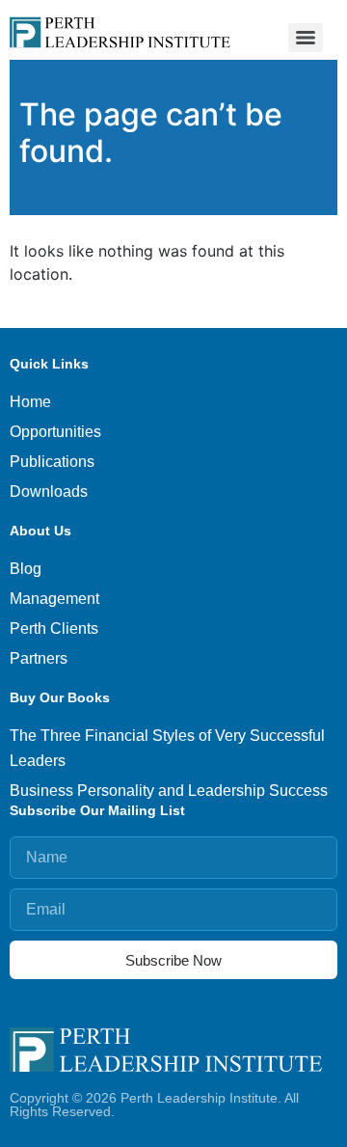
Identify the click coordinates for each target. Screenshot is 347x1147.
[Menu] (305, 37)
